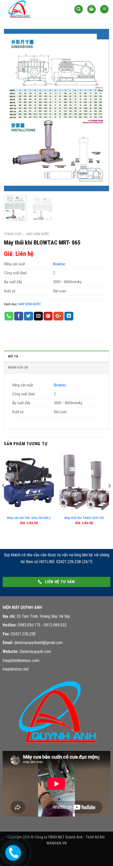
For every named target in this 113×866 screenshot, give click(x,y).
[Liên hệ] (13, 851)
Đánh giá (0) (18, 367)
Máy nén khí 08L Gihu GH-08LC (29, 518)
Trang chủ (12, 234)
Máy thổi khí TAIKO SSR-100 (84, 518)
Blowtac (59, 264)
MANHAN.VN (57, 843)
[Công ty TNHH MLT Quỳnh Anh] (30, 9)
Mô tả (13, 356)
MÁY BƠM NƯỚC (37, 234)
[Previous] (12, 110)
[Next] (100, 110)
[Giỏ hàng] (91, 9)
